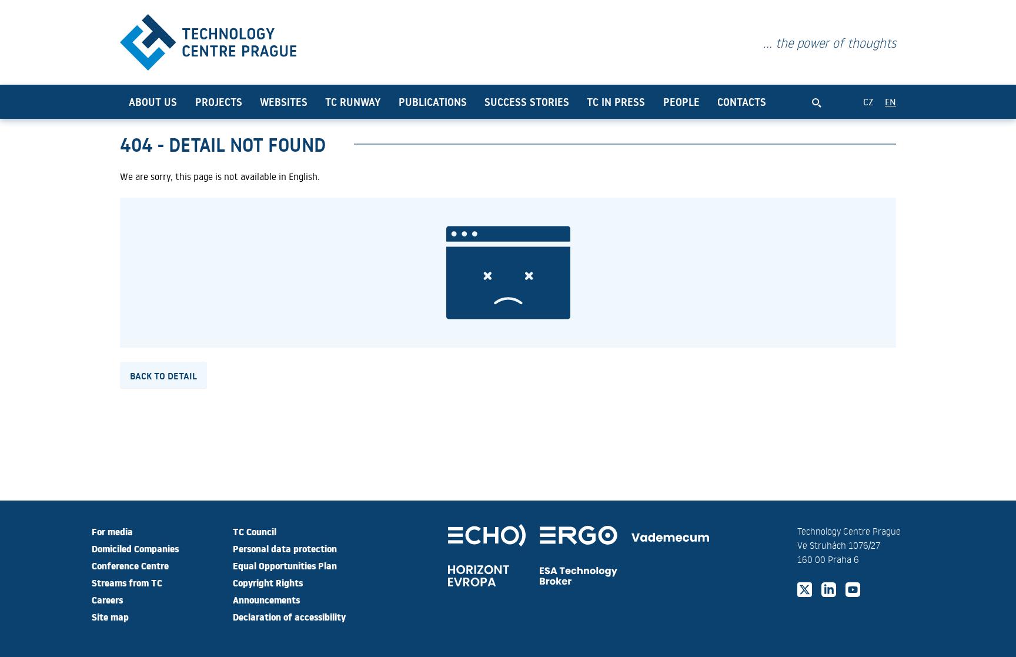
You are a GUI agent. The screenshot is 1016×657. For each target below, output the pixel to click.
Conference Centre (130, 565)
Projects (218, 101)
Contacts (741, 101)
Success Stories (526, 101)
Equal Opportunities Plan (285, 565)
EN (890, 101)
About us (153, 101)
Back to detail (163, 375)
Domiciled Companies (135, 548)
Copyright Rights (268, 582)
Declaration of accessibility (289, 616)
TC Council (254, 531)
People (681, 101)
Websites (284, 101)
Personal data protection (285, 548)
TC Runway (352, 101)
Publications (433, 101)
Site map (110, 616)
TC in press (616, 101)
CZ (868, 101)
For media (112, 531)
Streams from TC (127, 582)
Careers (107, 599)
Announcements (266, 599)
